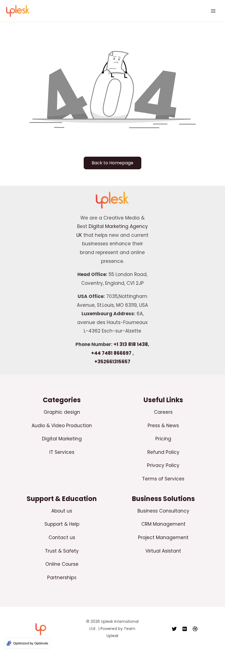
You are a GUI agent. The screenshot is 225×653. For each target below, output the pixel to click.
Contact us (62, 537)
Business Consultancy (163, 511)
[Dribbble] (195, 628)
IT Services (61, 452)
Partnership (60, 577)
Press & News (163, 425)
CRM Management (163, 524)
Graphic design (62, 412)
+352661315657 (112, 361)
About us (61, 511)
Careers (163, 412)
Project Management (163, 537)
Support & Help (61, 524)
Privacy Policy (163, 465)
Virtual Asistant (163, 551)
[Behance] (184, 628)
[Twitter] (174, 628)
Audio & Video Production (62, 425)
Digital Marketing (62, 438)
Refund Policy (163, 452)
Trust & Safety (62, 551)
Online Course (61, 564)
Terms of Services (163, 478)
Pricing (163, 438)
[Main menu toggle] (213, 11)
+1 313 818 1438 (131, 344)
